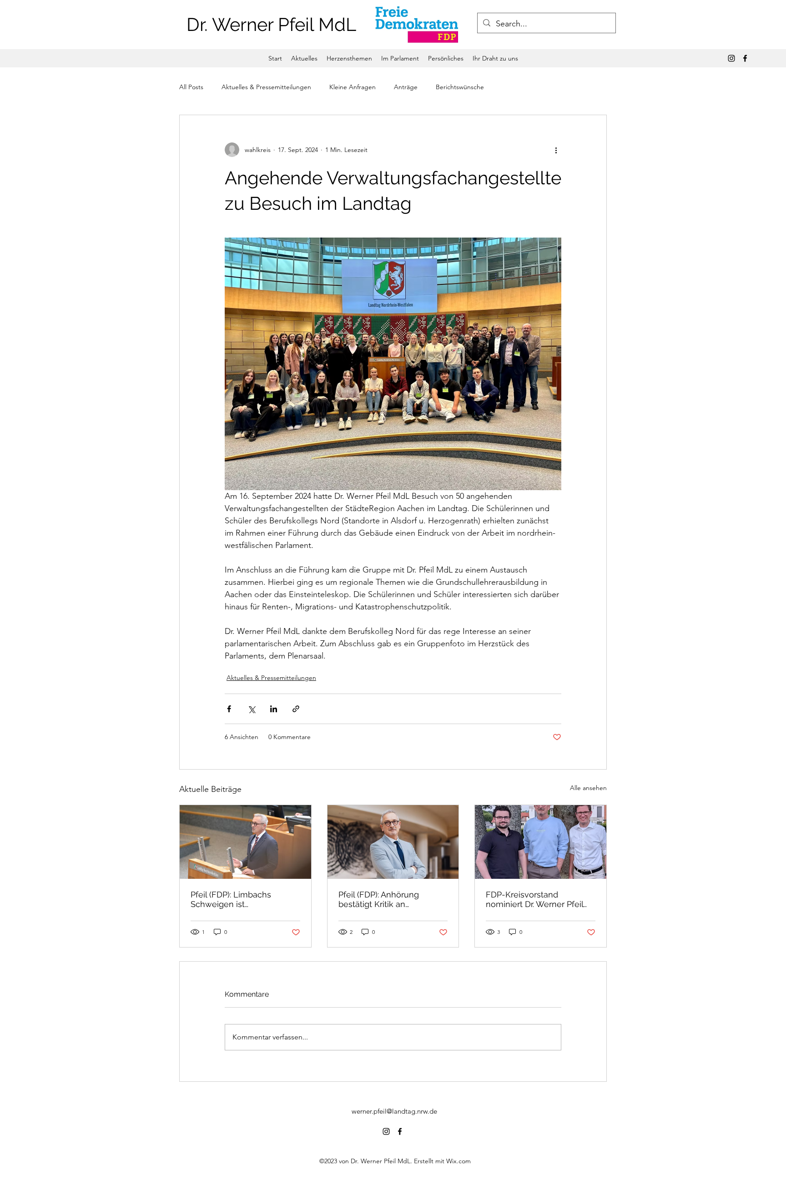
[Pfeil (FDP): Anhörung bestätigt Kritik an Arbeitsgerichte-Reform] (393, 842)
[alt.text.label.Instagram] (731, 58)
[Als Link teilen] (296, 709)
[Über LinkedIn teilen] (273, 709)
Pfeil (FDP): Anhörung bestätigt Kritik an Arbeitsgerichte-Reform (383, 899)
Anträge (406, 87)
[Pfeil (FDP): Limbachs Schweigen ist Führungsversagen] (245, 842)
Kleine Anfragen (352, 87)
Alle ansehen (588, 788)
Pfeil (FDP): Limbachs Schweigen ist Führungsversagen (231, 899)
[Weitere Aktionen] (555, 149)
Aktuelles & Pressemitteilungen (266, 87)
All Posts (191, 87)
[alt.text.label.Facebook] (745, 58)
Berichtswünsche (460, 87)
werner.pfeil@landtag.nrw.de (394, 1111)
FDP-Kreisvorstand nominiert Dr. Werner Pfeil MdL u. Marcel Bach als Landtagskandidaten (534, 899)
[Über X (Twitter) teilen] (251, 709)
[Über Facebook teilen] (229, 709)
